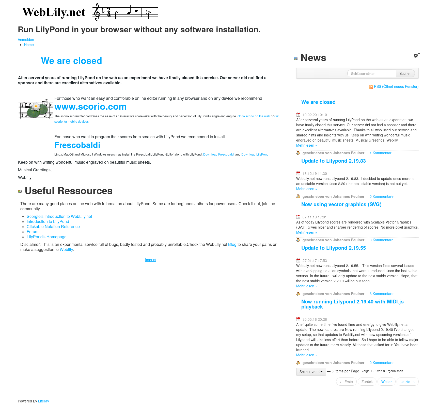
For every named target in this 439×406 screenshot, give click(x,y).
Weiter (386, 381)
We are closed (318, 101)
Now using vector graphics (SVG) (341, 204)
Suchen (405, 73)
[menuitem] (29, 44)
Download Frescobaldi (218, 154)
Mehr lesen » (306, 145)
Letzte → (407, 381)
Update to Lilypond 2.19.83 (333, 160)
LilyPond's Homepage (47, 237)
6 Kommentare (382, 293)
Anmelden (26, 39)
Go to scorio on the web (254, 116)
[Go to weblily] (89, 12)
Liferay (43, 400)
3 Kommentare (382, 239)
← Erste (346, 381)
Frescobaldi (77, 144)
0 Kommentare (382, 196)
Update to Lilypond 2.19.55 (333, 247)
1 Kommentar (380, 152)
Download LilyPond (255, 154)
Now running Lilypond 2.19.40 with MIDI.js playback (352, 304)
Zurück (367, 381)
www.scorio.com (90, 106)
